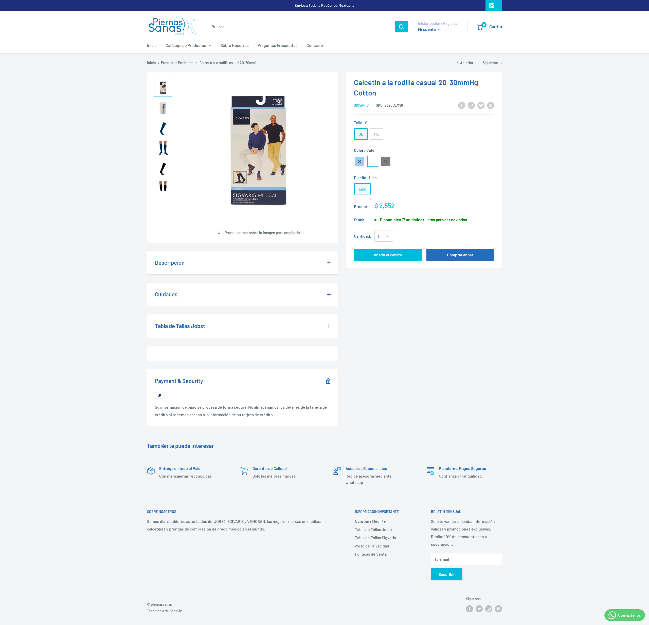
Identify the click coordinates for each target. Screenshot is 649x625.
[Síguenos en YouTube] (498, 608)
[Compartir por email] (490, 105)
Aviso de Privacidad (372, 545)
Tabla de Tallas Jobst (373, 529)
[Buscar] (401, 26)
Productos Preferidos (177, 63)
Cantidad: (362, 236)
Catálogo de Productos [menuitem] (186, 45)
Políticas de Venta (371, 554)
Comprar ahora (460, 255)
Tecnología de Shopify (164, 611)
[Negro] (385, 161)
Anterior (466, 63)
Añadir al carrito (388, 255)
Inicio (151, 63)
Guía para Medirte (370, 521)
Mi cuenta (427, 29)
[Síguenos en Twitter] (479, 608)
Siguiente (490, 63)
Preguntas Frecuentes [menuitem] (278, 45)
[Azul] (359, 161)
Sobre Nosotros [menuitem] (235, 45)
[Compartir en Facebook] (461, 105)
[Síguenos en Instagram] (488, 608)
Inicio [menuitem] (152, 45)
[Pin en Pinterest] (471, 105)
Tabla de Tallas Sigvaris (375, 537)
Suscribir (447, 574)
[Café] (372, 161)
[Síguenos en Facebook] (469, 608)
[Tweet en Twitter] (480, 105)
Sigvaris (361, 105)
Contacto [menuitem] (315, 45)
